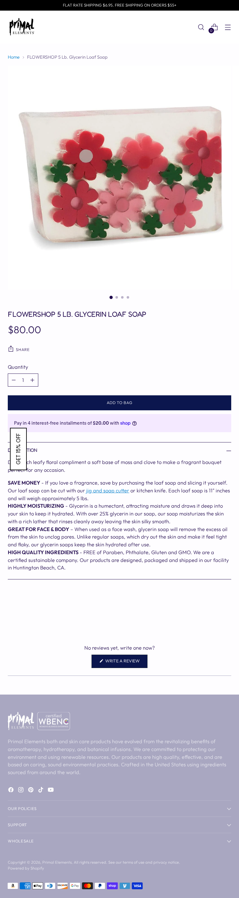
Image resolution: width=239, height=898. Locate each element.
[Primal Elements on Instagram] (21, 791)
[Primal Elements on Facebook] (11, 791)
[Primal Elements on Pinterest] (31, 791)
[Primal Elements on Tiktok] (41, 791)
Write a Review (126, 663)
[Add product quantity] (32, 380)
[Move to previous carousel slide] (211, 613)
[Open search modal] (201, 27)
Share (23, 349)
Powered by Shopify (26, 868)
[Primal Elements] (22, 27)
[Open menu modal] (228, 27)
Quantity (18, 367)
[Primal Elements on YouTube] (51, 791)
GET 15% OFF (18, 449)
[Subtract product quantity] (13, 380)
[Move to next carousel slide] (226, 613)
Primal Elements (57, 862)
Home (14, 57)
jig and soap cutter (107, 490)
